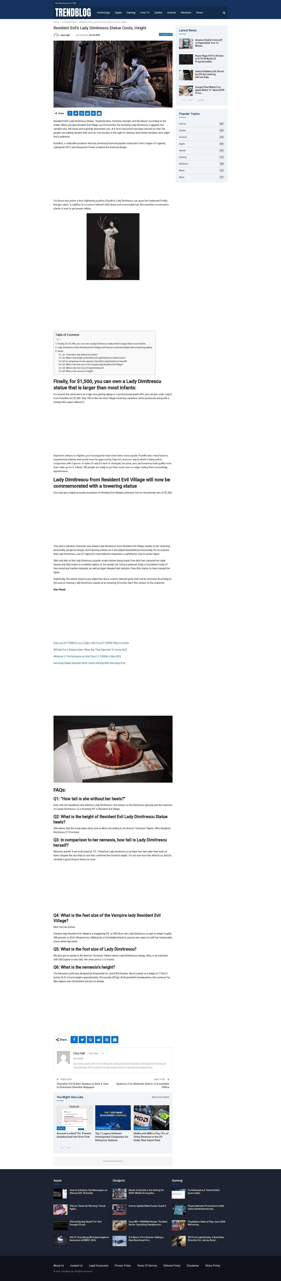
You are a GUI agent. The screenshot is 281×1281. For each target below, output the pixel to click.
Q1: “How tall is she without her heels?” (80, 355)
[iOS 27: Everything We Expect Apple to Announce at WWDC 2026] (60, 1241)
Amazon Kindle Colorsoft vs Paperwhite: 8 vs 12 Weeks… (208, 43)
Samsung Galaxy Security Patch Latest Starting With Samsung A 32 (89, 663)
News (199, 12)
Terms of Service (147, 1265)
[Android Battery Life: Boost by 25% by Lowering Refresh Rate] (186, 75)
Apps (181, 177)
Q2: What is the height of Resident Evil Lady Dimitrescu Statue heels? (93, 358)
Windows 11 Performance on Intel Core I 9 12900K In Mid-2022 (87, 656)
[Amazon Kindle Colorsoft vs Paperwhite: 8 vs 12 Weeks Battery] (186, 44)
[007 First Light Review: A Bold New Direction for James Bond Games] (179, 1241)
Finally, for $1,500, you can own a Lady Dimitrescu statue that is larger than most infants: (102, 343)
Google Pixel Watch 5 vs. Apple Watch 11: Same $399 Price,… (209, 90)
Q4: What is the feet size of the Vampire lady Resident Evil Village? (92, 364)
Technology (103, 12)
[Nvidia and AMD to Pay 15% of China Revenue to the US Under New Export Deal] (151, 1117)
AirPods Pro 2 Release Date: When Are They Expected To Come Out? (90, 649)
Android (171, 12)
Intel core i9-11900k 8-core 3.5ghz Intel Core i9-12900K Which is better (91, 643)
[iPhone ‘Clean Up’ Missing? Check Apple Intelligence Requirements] (60, 1209)
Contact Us (76, 1265)
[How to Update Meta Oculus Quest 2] (120, 1209)
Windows (186, 12)
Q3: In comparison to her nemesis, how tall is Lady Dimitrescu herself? (94, 361)
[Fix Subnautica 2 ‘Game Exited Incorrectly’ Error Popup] (179, 1194)
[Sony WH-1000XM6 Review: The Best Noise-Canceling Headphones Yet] (120, 1225)
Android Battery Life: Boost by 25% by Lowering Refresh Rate (209, 74)
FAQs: (60, 351)
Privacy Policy (123, 1265)
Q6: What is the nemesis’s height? (77, 371)
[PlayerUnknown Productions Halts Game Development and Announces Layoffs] (179, 1209)
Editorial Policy (172, 1265)
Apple (118, 12)
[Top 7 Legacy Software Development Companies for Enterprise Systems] (113, 1117)
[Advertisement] (113, 174)
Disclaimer (193, 1265)
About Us (59, 1265)
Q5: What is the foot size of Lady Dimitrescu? (83, 368)
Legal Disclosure (98, 1265)
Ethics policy (212, 1265)
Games (182, 150)
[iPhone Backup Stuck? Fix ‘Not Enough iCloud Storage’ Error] (60, 1225)
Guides (158, 12)
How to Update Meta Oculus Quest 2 (147, 1206)
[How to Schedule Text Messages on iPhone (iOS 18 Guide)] (60, 1194)
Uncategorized (166, 34)
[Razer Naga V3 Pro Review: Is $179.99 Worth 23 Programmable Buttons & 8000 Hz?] (186, 59)
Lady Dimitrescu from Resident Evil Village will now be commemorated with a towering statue (105, 347)
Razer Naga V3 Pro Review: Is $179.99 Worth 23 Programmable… (209, 58)
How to (144, 12)
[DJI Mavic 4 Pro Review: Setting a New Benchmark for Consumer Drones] (120, 1241)
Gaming (131, 12)
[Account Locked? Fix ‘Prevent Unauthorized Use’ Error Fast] (74, 1117)
